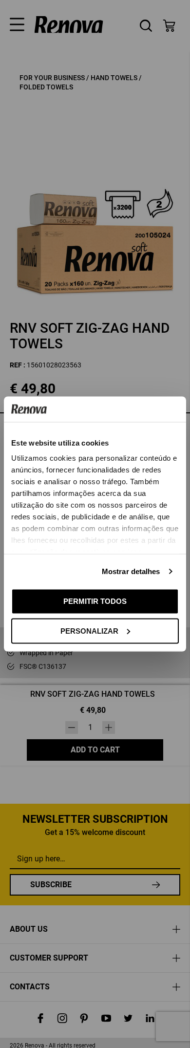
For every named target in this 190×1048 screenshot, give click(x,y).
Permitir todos (95, 601)
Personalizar (89, 630)
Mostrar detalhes (131, 571)
